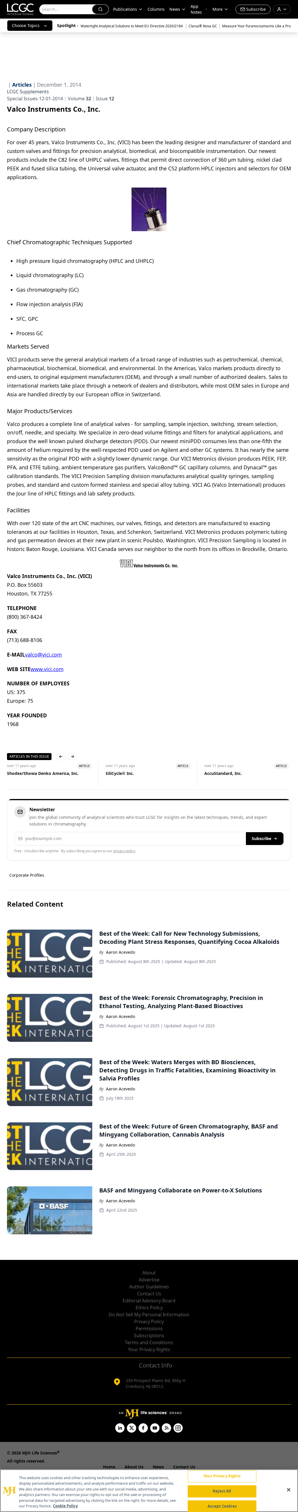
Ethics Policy (149, 1307)
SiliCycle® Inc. (120, 773)
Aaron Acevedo (120, 952)
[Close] (288, 1490)
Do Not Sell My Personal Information (149, 1314)
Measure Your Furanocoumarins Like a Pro (256, 26)
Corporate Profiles (26, 875)
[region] (149, 1490)
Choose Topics (26, 25)
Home (109, 1467)
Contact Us (149, 1293)
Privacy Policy (149, 1321)
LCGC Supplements (28, 91)
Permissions (149, 1328)
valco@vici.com (43, 654)
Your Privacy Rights (149, 1349)
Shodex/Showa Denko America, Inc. (43, 773)
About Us (134, 1467)
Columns (156, 9)
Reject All (222, 1491)
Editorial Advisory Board (149, 1300)
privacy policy (124, 850)
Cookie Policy (65, 1506)
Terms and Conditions (149, 1342)
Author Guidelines (149, 1286)
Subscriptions (149, 1335)
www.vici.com (47, 669)
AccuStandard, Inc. (223, 773)
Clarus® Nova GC (203, 26)
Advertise (149, 1279)
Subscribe (261, 838)
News (174, 9)
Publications (125, 9)
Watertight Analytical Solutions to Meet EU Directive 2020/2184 (132, 26)
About (149, 1272)
